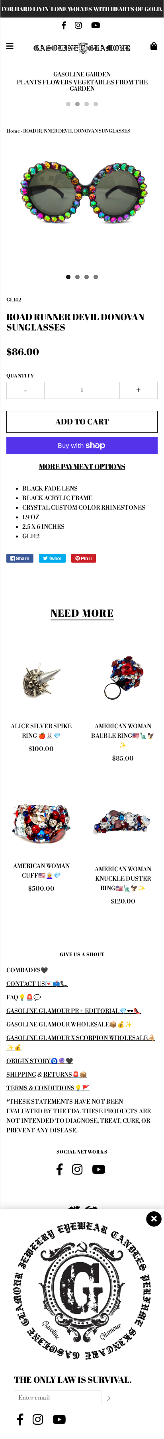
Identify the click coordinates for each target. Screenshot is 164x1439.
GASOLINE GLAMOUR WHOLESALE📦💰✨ (69, 1024)
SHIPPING (21, 1075)
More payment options (82, 466)
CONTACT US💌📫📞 (37, 984)
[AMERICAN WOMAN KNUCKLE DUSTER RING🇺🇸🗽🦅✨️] (123, 822)
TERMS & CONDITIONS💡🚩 (48, 1088)
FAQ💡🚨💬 (23, 997)
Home (13, 131)
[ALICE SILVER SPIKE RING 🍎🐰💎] (41, 679)
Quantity (20, 376)
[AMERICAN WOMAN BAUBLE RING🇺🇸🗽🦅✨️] (123, 679)
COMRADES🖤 (27, 970)
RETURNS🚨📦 (65, 1075)
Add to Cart (82, 421)
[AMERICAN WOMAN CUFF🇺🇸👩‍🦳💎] (41, 820)
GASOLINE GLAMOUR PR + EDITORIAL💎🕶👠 (73, 1011)
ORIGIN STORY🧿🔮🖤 (39, 1061)
